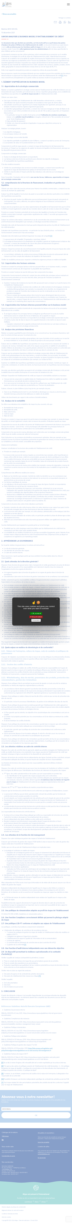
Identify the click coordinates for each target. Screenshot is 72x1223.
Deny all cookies (36, 617)
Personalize (36, 620)
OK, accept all (36, 613)
